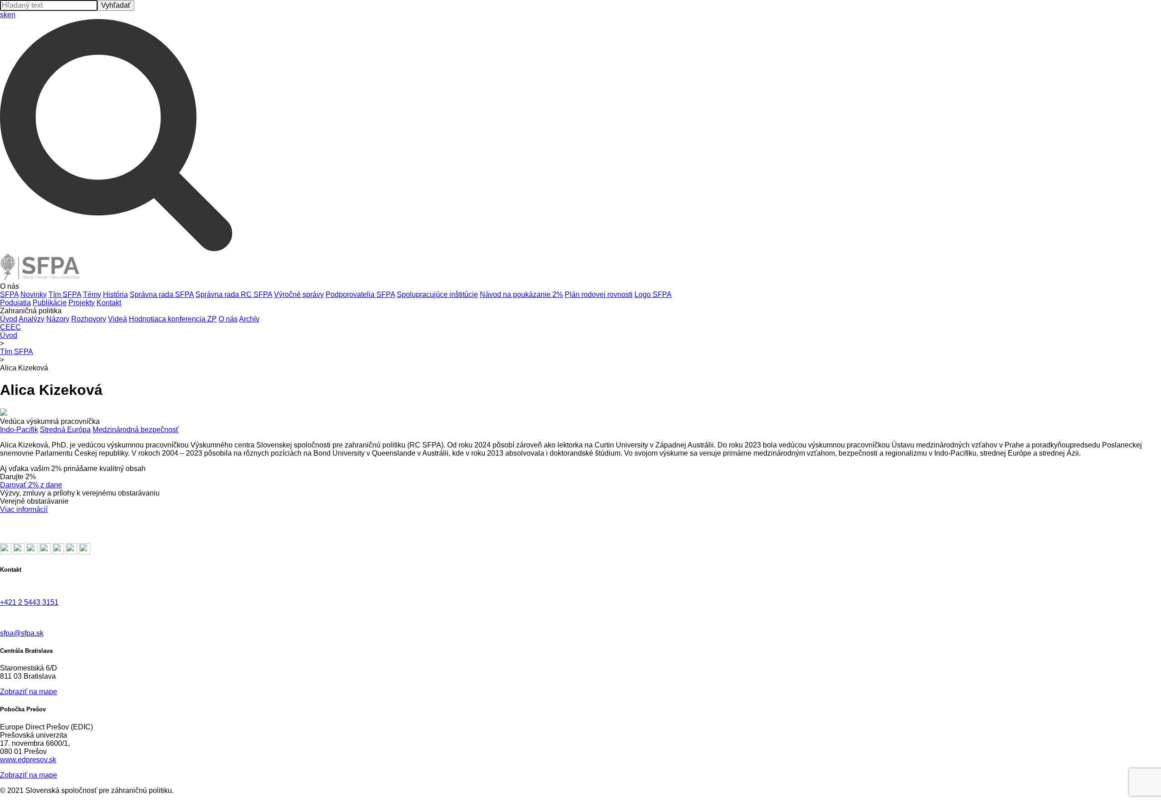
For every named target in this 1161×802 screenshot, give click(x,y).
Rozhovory (88, 319)
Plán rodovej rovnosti (599, 294)
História (115, 294)
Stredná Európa (65, 429)
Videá (117, 319)
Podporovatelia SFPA (360, 294)
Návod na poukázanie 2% (521, 294)
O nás (228, 319)
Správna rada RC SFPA (233, 294)
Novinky (33, 294)
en (11, 15)
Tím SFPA (65, 294)
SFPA (9, 294)
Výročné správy (299, 294)
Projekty (81, 302)
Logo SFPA (653, 294)
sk (3, 15)
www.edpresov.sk (28, 759)
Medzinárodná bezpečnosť (136, 429)
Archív (249, 319)
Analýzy (31, 319)
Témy (92, 294)
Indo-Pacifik (19, 429)
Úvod (8, 319)
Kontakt (109, 302)
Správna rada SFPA (162, 294)
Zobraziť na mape (28, 691)
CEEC (10, 327)
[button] (580, 286)
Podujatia (15, 302)
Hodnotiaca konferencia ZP (173, 319)
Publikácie (50, 302)
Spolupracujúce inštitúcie (437, 294)
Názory (57, 319)
